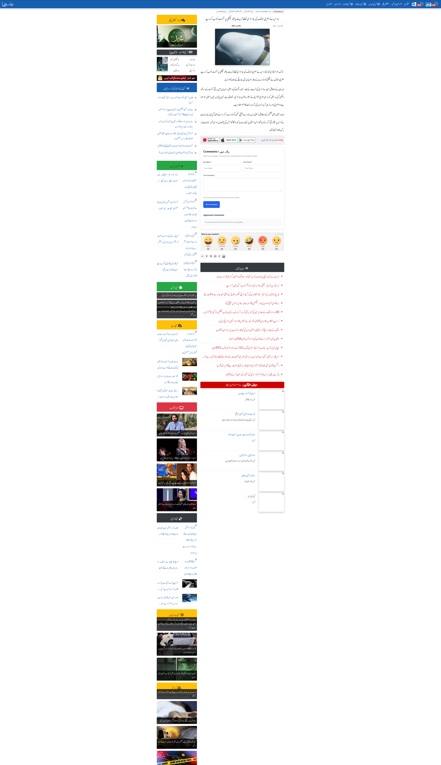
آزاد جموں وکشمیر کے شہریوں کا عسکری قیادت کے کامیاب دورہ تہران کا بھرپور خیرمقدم (167, 208)
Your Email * (247, 162)
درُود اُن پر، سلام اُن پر (247, 455)
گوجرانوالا (174, 65)
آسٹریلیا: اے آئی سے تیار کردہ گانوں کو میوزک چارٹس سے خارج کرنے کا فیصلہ (167, 589)
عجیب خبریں (174, 615)
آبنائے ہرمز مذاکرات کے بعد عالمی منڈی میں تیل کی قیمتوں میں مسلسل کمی (167, 340)
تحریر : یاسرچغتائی (250, 399)
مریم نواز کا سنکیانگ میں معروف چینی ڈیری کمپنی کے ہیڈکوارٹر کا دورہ (167, 180)
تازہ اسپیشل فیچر (175, 20)
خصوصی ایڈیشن (397, 4)
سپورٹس (174, 287)
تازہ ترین (337, 4)
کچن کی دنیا (251, 496)
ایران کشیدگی (248, 11)
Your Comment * (209, 175)
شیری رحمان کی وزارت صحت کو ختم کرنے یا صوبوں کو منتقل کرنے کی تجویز (167, 242)
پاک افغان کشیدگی (235, 11)
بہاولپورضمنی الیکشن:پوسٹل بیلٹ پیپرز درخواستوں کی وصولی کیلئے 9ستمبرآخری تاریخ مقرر (175, 112)
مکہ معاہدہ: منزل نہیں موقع (245, 414)
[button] (159, 36)
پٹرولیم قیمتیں (221, 11)
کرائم (174, 688)
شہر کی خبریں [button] (373, 4)
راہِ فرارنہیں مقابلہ (248, 475)
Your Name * (207, 162)
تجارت (174, 326)
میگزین (406, 4)
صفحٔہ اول (329, 4)
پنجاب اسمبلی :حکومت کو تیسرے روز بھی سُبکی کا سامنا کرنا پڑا (175, 100)
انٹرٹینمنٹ (174, 408)
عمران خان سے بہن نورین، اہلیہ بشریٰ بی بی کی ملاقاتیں (175, 145)
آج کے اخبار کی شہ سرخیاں (175, 88)
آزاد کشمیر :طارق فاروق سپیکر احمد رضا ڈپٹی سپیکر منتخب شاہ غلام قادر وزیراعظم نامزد (175, 136)
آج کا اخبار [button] (346, 4)
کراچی (191, 70)
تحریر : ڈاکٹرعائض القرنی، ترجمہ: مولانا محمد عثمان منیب (240, 461)
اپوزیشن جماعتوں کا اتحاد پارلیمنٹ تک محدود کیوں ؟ (176, 152)
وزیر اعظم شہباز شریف (263, 11)
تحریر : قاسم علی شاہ (250, 481)
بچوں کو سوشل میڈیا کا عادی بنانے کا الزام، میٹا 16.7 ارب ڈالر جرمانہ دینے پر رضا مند (167, 534)
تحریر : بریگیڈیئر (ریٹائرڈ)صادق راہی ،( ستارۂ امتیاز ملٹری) (238, 420)
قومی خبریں (175, 166)
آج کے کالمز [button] (359, 4)
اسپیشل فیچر (386, 4)
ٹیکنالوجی (174, 519)
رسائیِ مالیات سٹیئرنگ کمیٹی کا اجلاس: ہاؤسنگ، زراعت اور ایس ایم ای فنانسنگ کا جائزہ (167, 396)
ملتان (176, 70)
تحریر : (253, 440)
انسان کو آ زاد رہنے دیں (246, 393)
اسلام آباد (190, 65)
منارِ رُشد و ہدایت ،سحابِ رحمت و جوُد (241, 434)
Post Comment (211, 204)
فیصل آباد (174, 59)
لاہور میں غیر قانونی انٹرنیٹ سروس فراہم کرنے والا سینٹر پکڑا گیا (167, 603)
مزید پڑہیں (240, 268)
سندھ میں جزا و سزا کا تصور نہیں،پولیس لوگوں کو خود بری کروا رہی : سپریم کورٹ (176, 124)
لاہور (192, 59)
